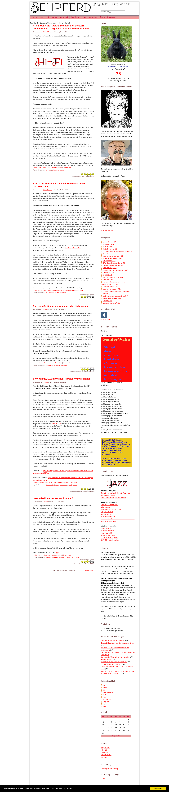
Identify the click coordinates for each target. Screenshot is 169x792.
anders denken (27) (109, 242)
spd (104, 704)
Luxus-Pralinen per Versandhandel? (53, 498)
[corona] (101, 687)
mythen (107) (107, 275)
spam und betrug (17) (110, 286)
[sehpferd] (101, 701)
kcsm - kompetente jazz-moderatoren (113, 498)
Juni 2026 (104, 752)
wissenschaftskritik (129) (111, 303)
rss (85, 17)
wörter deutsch (106, 507)
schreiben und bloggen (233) (113, 277)
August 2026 (105, 748)
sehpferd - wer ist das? (60, 17)
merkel (105, 694)
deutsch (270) (107, 246)
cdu (104, 685)
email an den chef (107, 230)
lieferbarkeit (49, 365)
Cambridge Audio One (72, 248)
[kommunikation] (101, 692)
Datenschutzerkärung (107, 17)
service (64, 292)
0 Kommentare (67, 167)
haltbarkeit (61, 557)
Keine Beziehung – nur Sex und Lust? (114, 662)
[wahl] (101, 706)
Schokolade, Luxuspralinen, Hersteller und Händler (61, 378)
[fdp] (101, 690)
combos (56, 170)
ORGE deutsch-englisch (109, 538)
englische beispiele (107, 530)
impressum (93, 17)
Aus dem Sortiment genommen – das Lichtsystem (61, 306)
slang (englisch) (106, 533)
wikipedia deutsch (107, 512)
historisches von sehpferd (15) (113, 256)
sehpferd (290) (108, 279)
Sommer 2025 (56, 424)
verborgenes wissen (68, 290)
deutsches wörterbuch (108, 516)
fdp (104, 690)
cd (52, 170)
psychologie (107, 699)
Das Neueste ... (106, 755)
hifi (65, 170)
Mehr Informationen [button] (65, 788)
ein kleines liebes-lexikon (109, 505)
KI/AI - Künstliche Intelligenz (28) (114, 263)
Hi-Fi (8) (105, 254)
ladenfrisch (68, 557)
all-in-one (48, 170)
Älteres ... (104, 757)
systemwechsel (62, 365)
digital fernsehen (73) (110, 249)
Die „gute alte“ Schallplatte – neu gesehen (115, 657)
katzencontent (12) (109, 261)
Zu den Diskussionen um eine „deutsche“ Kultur (117, 643)
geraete (62, 170)
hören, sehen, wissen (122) (112, 258)
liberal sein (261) (108, 272)
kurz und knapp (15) (109, 268)
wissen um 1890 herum (109, 521)
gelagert (55, 557)
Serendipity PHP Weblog (109, 769)
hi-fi (47, 292)
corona (105, 687)
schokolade (75, 557)
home (35, 17)
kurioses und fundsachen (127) (113, 265)
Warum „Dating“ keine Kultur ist (112, 664)
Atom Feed (106, 319)
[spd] (101, 704)
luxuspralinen (63, 485)
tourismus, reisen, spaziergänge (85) (115, 296)
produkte (59, 292)
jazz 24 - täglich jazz (108, 495)
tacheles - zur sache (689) (112, 289)
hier (57, 553)
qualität (70, 485)
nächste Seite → (89, 570)
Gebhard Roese (47, 32)
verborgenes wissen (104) (112, 298)
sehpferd (45, 309)
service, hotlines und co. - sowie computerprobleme (47, 167)
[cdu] (101, 685)
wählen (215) (107, 301)
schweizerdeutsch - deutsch (124, 519)
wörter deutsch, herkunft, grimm (111, 509)
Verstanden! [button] (158, 788)
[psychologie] (101, 699)
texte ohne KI (44, 17)
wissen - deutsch (106, 514)
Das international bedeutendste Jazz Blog (115, 493)
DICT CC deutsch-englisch (110, 540)
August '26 (116, 736)
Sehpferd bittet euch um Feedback (113, 641)
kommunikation (108, 692)
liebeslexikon (75, 17)
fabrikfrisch (49, 557)
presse (105, 697)
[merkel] (101, 694)
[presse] (101, 697)
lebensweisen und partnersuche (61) (115, 270)
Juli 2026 (104, 750)
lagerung (56, 485)
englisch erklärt (106, 528)
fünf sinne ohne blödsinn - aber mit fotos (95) (118, 251)
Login (103, 779)
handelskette (49, 485)
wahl (104, 706)
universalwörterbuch (108, 519)
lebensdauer (52, 292)
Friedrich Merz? (106, 659)
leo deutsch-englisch (108, 535)
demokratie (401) (108, 244)
